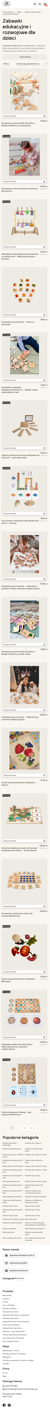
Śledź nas (19, 1278)
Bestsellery (7, 1295)
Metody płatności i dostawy (14, 1354)
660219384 (11, 1386)
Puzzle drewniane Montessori (15, 1335)
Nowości (6, 1299)
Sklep (19, 12)
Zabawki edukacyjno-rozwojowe (16, 1315)
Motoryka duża (8, 1232)
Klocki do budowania (11, 1325)
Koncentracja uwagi (32, 1175)
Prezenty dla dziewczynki (12, 1149)
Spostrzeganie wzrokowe (12, 1197)
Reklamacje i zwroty (11, 1351)
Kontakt (6, 1364)
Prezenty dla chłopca (33, 1143)
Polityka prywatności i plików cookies (18, 1360)
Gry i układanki (9, 1305)
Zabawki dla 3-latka (32, 1206)
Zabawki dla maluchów (12, 1328)
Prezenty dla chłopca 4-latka (36, 1166)
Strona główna (8, 12)
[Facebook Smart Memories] (4, 1405)
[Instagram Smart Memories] (9, 1405)
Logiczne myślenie (9, 1229)
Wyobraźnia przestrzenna (34, 1229)
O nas (5, 1373)
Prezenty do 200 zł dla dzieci (35, 1197)
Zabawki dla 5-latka (10, 1206)
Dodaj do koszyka (10, 116)
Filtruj (6, 64)
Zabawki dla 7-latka (32, 1215)
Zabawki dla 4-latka (32, 1210)
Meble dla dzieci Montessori (13, 1166)
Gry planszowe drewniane (13, 1338)
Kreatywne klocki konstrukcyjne (16, 1321)
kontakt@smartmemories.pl (21, 1389)
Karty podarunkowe (11, 1341)
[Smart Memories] (7, 5)
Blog (4, 1376)
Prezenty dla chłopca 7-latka (36, 1170)
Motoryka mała (31, 1219)
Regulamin (7, 1357)
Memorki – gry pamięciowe (14, 1331)
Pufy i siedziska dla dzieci (12, 1238)
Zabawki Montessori (11, 1318)
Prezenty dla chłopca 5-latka (36, 1155)
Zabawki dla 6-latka (10, 1215)
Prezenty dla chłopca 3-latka (36, 1181)
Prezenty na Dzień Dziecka (12, 1223)
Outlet (5, 1302)
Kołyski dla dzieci (10, 1308)
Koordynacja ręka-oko (11, 1181)
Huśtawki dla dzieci (11, 1312)
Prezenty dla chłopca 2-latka (13, 1219)
